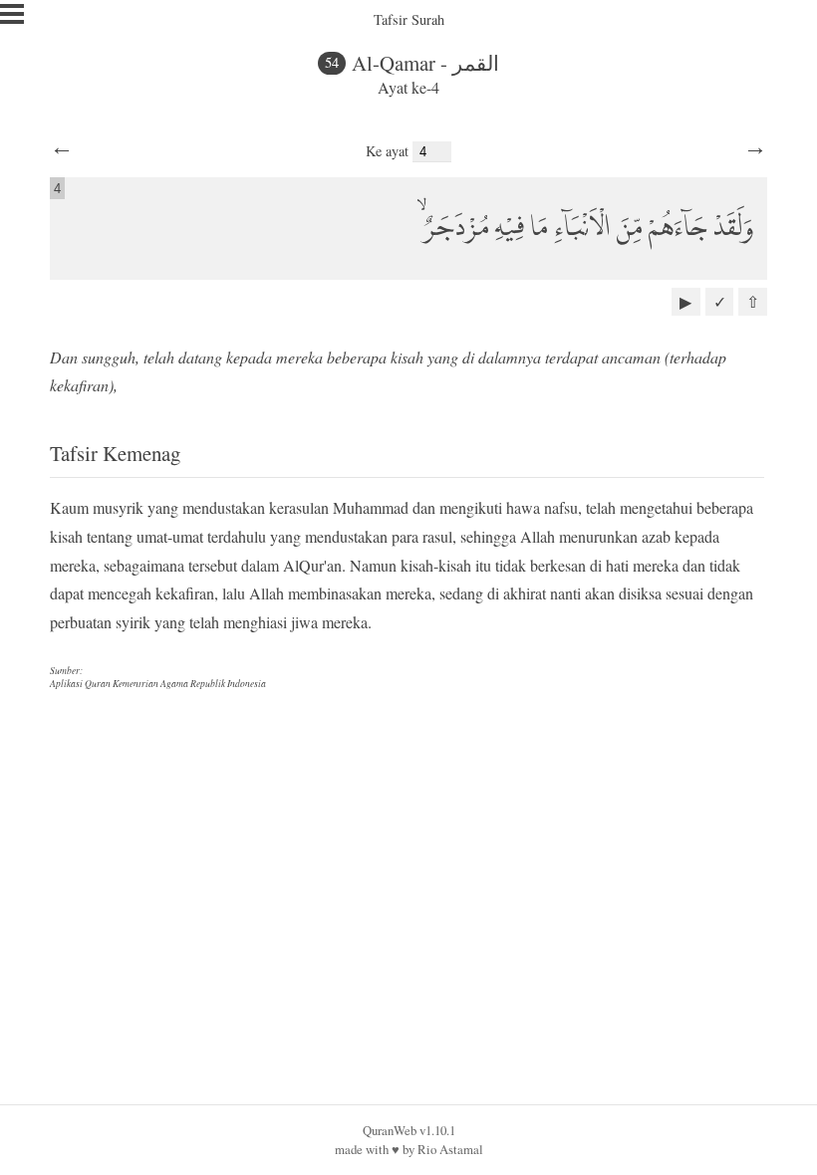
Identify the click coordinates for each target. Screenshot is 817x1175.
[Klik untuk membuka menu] (12, 14)
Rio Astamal (450, 1149)
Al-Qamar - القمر (425, 63)
